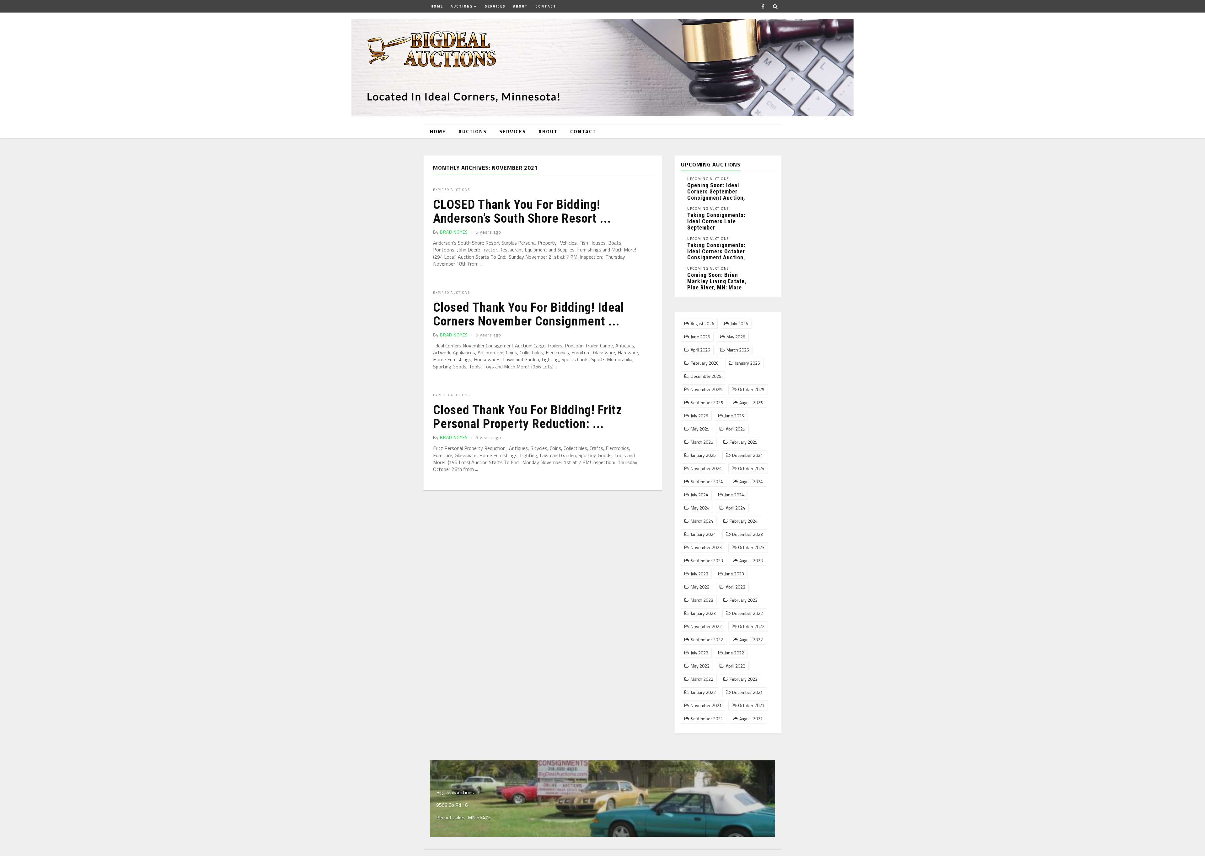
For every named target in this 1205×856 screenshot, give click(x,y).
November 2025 (706, 389)
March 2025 (702, 442)
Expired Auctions (451, 190)
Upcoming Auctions (708, 179)
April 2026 (700, 350)
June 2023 (734, 574)
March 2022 (702, 679)
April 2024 (735, 508)
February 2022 (744, 679)
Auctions (462, 6)
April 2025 (735, 429)
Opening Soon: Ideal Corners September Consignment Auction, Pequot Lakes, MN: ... (716, 194)
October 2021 (751, 705)
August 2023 (751, 560)
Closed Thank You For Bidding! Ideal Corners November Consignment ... (528, 314)
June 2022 (734, 653)
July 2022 (699, 653)
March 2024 (702, 521)
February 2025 (744, 442)
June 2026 (700, 337)
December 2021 (747, 692)
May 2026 (735, 337)
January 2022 (703, 692)
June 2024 (734, 495)
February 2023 (744, 600)
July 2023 (699, 574)
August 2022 (751, 640)
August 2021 (751, 719)
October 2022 (751, 626)
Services (495, 6)
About (520, 6)
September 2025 (707, 402)
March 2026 (737, 350)
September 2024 (707, 481)
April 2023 (735, 587)
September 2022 (707, 640)
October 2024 (751, 468)
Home (437, 6)
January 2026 (747, 363)
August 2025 (751, 402)
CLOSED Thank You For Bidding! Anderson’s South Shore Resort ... (522, 211)
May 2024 (700, 508)
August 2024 (751, 481)
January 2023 (703, 613)
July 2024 (699, 495)
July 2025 (699, 416)
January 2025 (703, 455)
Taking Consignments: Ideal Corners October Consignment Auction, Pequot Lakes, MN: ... (716, 254)
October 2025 (751, 389)
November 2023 (706, 547)
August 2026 (702, 323)
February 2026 (705, 363)
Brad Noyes (454, 232)
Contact (545, 6)
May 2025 (700, 429)
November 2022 (706, 626)
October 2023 (751, 547)
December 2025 (706, 376)
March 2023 (702, 600)
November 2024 (706, 468)
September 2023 (707, 560)
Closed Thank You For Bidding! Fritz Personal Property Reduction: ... (527, 417)
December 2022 (747, 613)
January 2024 (703, 534)
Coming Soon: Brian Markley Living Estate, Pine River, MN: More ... (717, 284)
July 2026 (739, 323)
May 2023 (700, 587)
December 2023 (747, 534)
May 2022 (700, 666)
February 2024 (744, 521)
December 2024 (747, 455)
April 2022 (735, 666)
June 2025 (734, 416)
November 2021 (706, 705)
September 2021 (707, 719)
